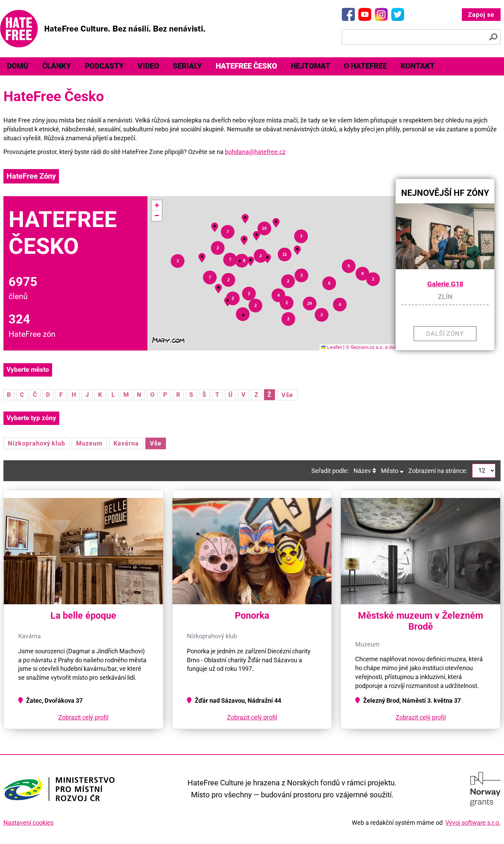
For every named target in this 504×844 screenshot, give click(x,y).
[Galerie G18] (445, 236)
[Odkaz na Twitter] (397, 14)
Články (56, 66)
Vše (287, 395)
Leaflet (334, 347)
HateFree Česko (246, 66)
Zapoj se (481, 14)
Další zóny (445, 333)
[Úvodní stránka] (102, 28)
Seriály (187, 66)
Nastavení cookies (28, 822)
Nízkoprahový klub (36, 443)
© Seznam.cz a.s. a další (372, 347)
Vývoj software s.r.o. (473, 822)
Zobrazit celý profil (83, 717)
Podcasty (104, 66)
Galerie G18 (445, 284)
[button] (243, 315)
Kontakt (417, 66)
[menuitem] (17, 66)
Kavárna (126, 443)
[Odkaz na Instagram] (381, 14)
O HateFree (365, 66)
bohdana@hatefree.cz (255, 151)
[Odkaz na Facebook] (348, 14)
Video (148, 66)
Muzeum (89, 443)
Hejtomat (310, 66)
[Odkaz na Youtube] (364, 14)
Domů (17, 66)
